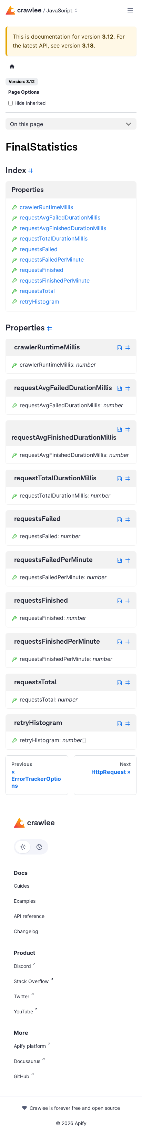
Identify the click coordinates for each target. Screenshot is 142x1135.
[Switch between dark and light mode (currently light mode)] (31, 847)
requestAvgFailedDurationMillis (60, 217)
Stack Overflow (31, 981)
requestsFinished (41, 269)
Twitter (21, 996)
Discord (22, 966)
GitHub (21, 1076)
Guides (21, 886)
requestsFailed (39, 249)
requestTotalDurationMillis (54, 238)
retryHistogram (39, 301)
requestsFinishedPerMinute (55, 280)
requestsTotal (37, 290)
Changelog (26, 931)
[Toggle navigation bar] (130, 10)
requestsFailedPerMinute (52, 259)
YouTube (23, 1011)
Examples (25, 901)
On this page (26, 124)
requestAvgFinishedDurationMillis (63, 228)
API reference (29, 916)
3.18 (88, 45)
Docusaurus (27, 1061)
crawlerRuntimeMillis (46, 207)
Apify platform (30, 1046)
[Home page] (12, 66)
